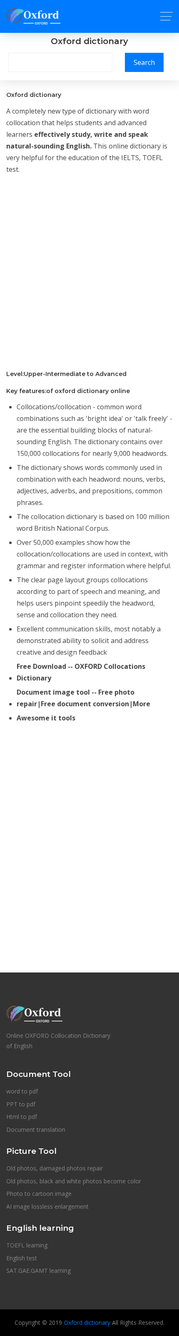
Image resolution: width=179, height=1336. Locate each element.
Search (144, 62)
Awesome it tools (46, 717)
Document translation (35, 1129)
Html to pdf (21, 1117)
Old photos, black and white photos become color (73, 1181)
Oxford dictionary (87, 1322)
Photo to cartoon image (39, 1193)
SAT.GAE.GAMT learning (38, 1270)
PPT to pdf (20, 1104)
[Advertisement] (89, 271)
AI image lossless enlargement (47, 1206)
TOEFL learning (26, 1245)
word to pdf (22, 1091)
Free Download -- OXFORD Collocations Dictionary (81, 672)
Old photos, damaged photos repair (54, 1168)
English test (21, 1258)
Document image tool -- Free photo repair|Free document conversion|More (83, 698)
